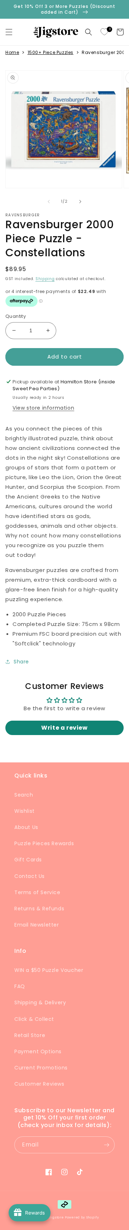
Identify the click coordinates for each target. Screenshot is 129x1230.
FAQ (19, 986)
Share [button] (21, 661)
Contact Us (29, 876)
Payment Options (38, 1051)
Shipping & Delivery (40, 1002)
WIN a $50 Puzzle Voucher (48, 970)
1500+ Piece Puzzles (50, 52)
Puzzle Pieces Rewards (44, 843)
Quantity (15, 316)
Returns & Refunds (39, 908)
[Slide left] (49, 201)
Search (23, 794)
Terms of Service (37, 892)
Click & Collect (34, 1019)
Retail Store (29, 1035)
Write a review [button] (64, 728)
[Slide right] (80, 201)
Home (12, 52)
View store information (43, 407)
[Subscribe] (106, 1144)
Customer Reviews (39, 1083)
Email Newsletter (36, 924)
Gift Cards (28, 859)
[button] (9, 32)
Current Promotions (41, 1067)
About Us (26, 827)
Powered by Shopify (82, 1217)
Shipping (45, 278)
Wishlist (24, 811)
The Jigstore (52, 1217)
